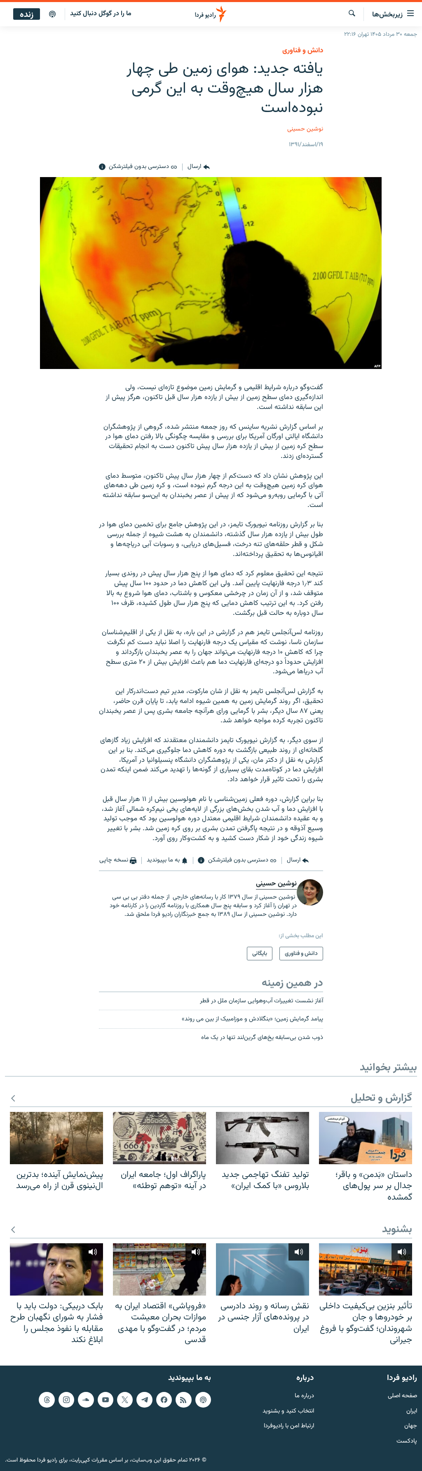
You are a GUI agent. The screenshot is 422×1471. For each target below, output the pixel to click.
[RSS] (183, 1400)
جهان (410, 1426)
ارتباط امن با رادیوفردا (289, 1426)
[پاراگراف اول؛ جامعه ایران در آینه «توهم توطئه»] (159, 1138)
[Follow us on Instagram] (66, 1400)
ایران (411, 1411)
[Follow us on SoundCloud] (86, 1400)
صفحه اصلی (402, 1396)
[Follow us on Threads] (46, 1400)
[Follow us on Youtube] (105, 1400)
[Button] (198, 167)
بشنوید (397, 1229)
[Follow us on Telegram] (144, 1400)
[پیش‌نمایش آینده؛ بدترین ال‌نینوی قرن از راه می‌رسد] (56, 1138)
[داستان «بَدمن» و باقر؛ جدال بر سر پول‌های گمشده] (365, 1138)
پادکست (406, 1441)
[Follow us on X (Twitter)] (125, 1400)
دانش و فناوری (302, 50)
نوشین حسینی (305, 129)
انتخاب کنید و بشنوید (288, 1411)
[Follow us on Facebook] (164, 1400)
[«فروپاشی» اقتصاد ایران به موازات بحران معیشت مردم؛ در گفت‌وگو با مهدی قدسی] (159, 1269)
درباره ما (304, 1396)
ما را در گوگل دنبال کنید (100, 14)
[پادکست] (52, 14)
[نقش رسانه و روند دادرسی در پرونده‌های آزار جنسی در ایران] (262, 1269)
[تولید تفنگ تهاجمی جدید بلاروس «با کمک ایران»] (262, 1138)
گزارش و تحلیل (381, 1098)
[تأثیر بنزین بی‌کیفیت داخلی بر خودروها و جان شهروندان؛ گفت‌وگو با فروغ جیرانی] (365, 1269)
